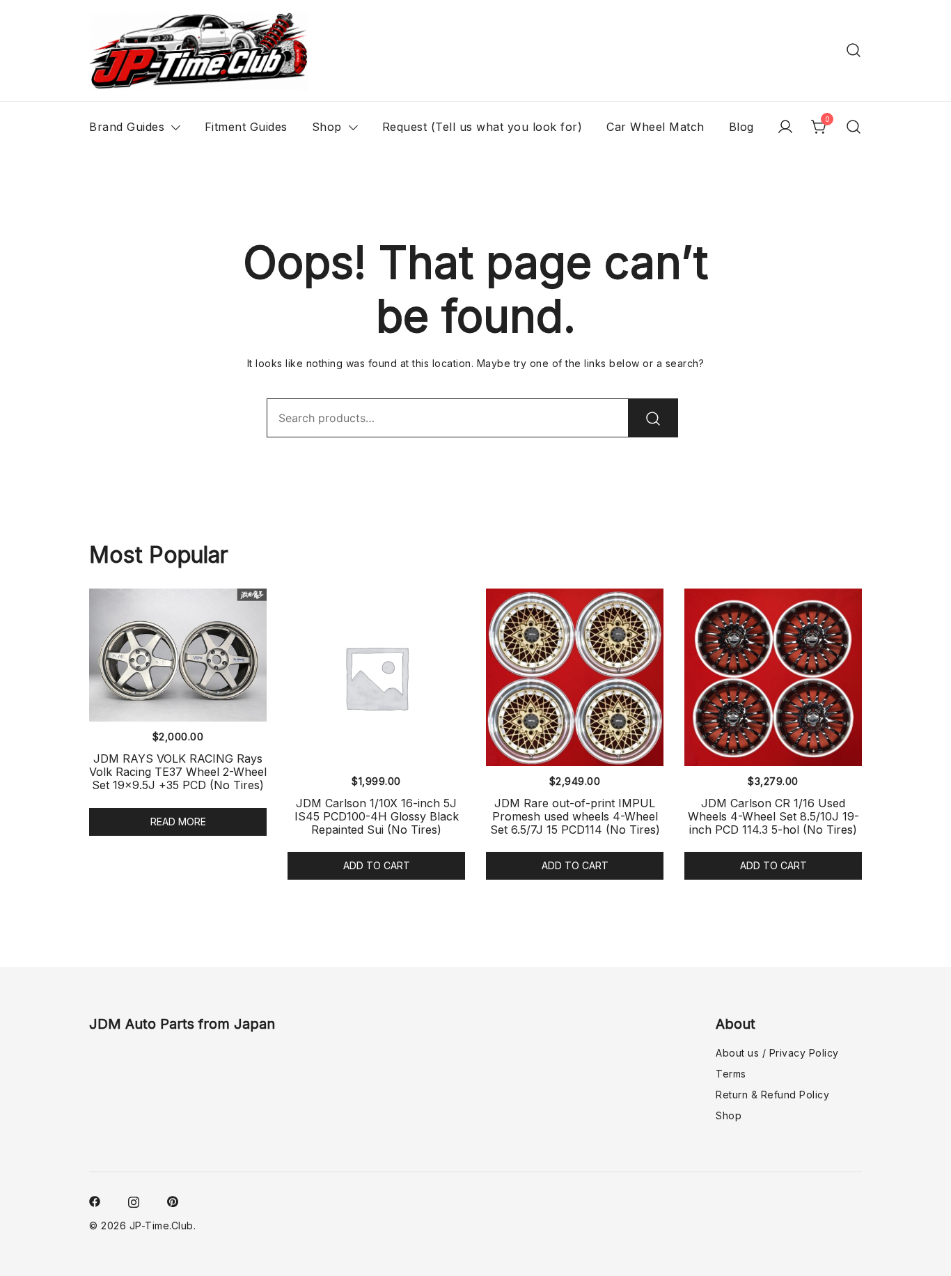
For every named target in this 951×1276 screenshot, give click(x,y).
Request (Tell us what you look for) (482, 127)
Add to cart (376, 865)
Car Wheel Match (655, 127)
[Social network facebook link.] (94, 1200)
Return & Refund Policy (772, 1094)
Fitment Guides (246, 127)
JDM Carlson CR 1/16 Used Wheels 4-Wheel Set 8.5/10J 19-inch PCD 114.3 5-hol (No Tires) (773, 816)
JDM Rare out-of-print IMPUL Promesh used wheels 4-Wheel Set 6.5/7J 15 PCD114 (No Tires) (575, 816)
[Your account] (785, 126)
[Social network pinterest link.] (172, 1200)
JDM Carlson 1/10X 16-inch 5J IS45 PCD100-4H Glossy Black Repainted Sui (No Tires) (376, 816)
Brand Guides (126, 127)
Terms (731, 1074)
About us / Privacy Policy (777, 1053)
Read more (178, 821)
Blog (741, 127)
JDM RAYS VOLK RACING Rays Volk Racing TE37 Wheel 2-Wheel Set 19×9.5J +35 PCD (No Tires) (178, 772)
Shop (327, 127)
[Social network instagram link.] (133, 1200)
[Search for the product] (653, 417)
